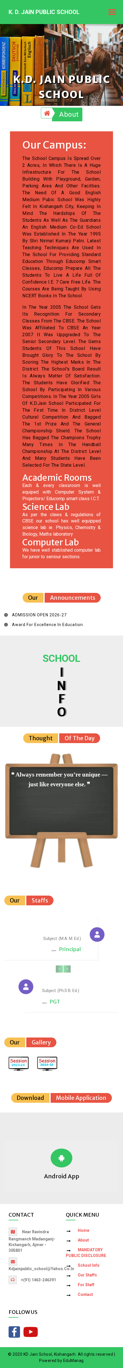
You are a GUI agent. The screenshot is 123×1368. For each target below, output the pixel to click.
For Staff (86, 1284)
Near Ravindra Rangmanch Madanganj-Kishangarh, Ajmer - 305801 (32, 1241)
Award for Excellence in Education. (48, 624)
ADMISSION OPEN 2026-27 (39, 615)
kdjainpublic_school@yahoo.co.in (41, 1268)
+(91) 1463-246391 (38, 1280)
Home (83, 1230)
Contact (85, 1294)
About (69, 114)
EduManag (73, 1360)
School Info (89, 1265)
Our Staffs (87, 1275)
